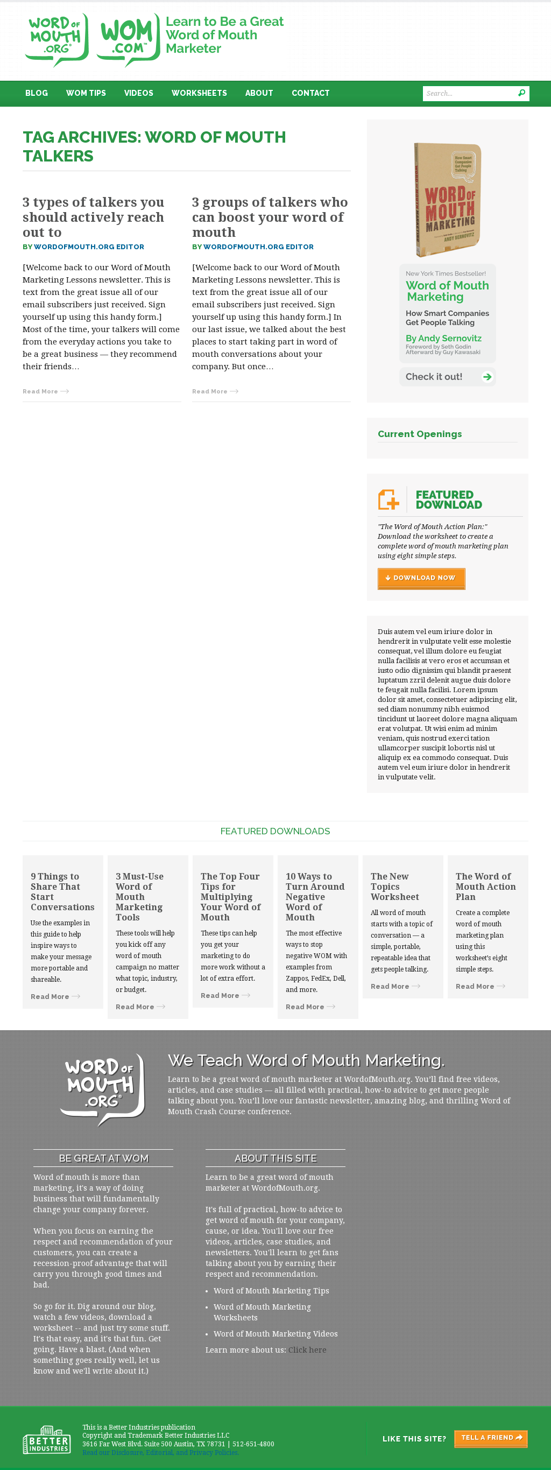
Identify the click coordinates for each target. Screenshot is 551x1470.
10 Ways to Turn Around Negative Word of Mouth (315, 897)
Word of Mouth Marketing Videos (276, 1334)
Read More (40, 391)
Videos (138, 93)
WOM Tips (86, 93)
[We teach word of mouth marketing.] (154, 9)
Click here (307, 1350)
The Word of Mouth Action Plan (486, 886)
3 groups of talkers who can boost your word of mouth (270, 217)
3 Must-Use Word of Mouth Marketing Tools (140, 897)
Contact (311, 93)
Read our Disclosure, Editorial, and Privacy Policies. (160, 1453)
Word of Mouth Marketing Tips (271, 1290)
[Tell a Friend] (446, 1438)
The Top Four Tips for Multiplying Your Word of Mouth (230, 897)
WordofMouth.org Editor (89, 247)
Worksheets (199, 93)
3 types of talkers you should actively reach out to (93, 217)
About (259, 93)
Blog (36, 93)
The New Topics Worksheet (395, 886)
